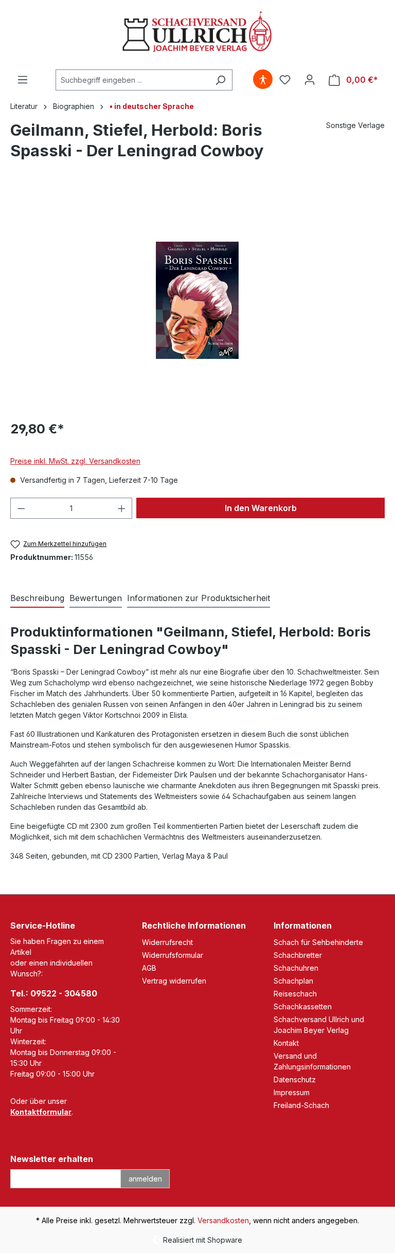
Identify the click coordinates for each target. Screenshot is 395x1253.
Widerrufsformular (172, 955)
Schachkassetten (303, 1006)
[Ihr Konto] (309, 79)
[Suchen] (220, 79)
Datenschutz (295, 1079)
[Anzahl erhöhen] (122, 508)
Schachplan (293, 980)
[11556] (197, 300)
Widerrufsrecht (167, 942)
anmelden (145, 1178)
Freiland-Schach (301, 1105)
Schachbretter (298, 955)
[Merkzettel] (285, 79)
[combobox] (132, 79)
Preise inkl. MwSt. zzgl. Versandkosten (75, 461)
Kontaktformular (40, 1111)
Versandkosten (223, 1220)
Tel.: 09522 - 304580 (53, 993)
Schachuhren (296, 968)
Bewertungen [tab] (95, 598)
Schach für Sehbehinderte (318, 942)
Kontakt (286, 1043)
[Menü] (22, 79)
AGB (149, 968)
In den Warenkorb (261, 508)
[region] (197, 300)
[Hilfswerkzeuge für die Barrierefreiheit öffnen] (263, 79)
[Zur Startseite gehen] (197, 32)
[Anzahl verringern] (21, 508)
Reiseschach (295, 993)
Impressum (292, 1092)
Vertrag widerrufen (174, 980)
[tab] (37, 598)
